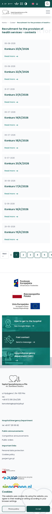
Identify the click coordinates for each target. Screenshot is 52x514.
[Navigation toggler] (48, 12)
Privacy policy (13, 509)
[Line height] (26, 4)
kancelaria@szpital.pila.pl (13, 403)
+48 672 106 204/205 (11, 399)
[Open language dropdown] (36, 3)
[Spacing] (17, 4)
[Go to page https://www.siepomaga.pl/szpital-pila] (17, 486)
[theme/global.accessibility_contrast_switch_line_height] (21, 4)
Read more (10, 56)
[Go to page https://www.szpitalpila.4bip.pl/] (8, 471)
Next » (5, 254)
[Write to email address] (13, 407)
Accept (38, 509)
